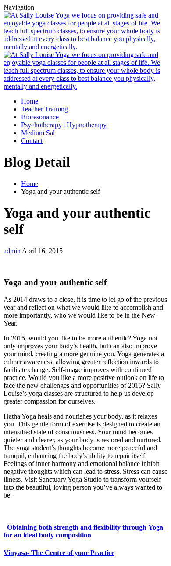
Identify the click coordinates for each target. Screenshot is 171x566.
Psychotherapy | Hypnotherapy (64, 125)
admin (12, 250)
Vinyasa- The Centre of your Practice (59, 552)
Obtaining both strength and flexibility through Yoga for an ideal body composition (83, 531)
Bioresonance (40, 117)
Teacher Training (44, 109)
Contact (32, 140)
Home (29, 101)
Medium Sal (38, 132)
